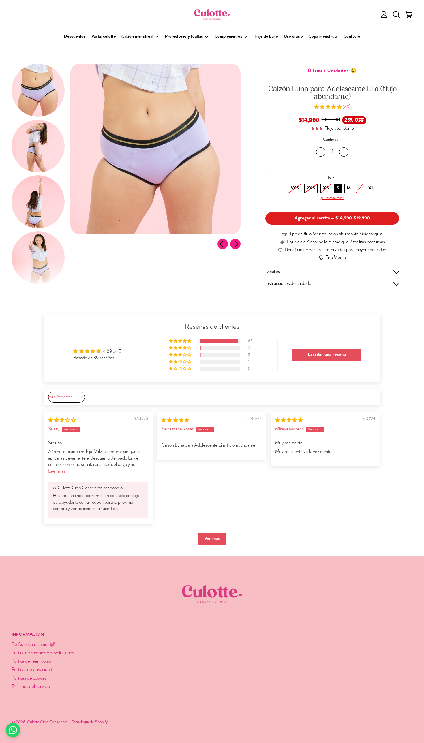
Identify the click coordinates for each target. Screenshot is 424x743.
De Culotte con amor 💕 (34, 644)
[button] (396, 14)
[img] (62, 420)
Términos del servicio (31, 686)
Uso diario (293, 37)
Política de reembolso (31, 661)
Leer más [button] (56, 471)
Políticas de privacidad (32, 669)
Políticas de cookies (29, 678)
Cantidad (331, 140)
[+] (343, 152)
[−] (320, 152)
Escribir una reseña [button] (327, 354)
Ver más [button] (212, 538)
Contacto (352, 37)
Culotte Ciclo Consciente (47, 722)
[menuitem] (38, 90)
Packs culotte (103, 37)
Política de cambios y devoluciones (43, 653)
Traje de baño (266, 37)
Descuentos (75, 37)
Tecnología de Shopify (90, 722)
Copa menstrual (323, 37)
